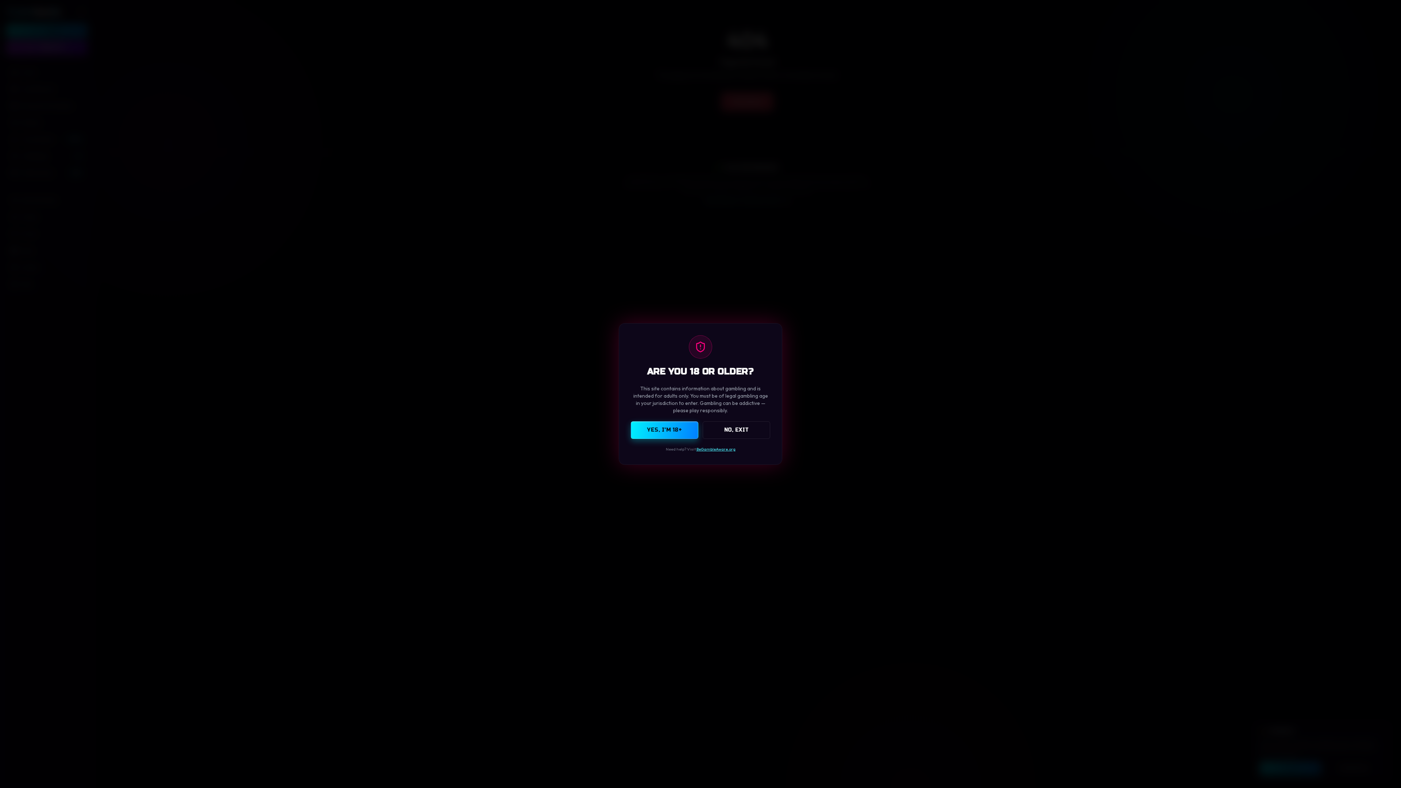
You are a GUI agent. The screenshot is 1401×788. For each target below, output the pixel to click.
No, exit (736, 430)
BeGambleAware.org (716, 449)
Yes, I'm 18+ (664, 430)
